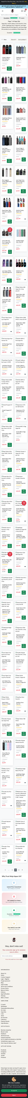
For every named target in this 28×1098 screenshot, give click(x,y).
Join (25, 956)
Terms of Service (16, 959)
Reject (14, 1095)
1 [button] (5, 870)
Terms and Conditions (7, 986)
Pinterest (3, 1057)
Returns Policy (5, 990)
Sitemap (3, 995)
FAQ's (2, 975)
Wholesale (4, 1006)
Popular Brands (5, 1021)
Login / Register (5, 979)
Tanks (2, 1015)
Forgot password (5, 981)
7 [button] (15, 870)
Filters (5, 39)
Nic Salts (3, 1010)
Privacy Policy (8, 959)
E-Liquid (3, 1004)
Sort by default (21, 39)
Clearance (3, 1019)
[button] (2, 11)
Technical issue (5, 1035)
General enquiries (5, 1037)
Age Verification (5, 994)
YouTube (3, 1053)
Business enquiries (6, 1030)
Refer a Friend (4, 997)
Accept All (14, 1090)
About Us (3, 973)
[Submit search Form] (26, 14)
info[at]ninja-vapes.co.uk (7, 1041)
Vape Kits (3, 1012)
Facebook (3, 1050)
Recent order (4, 1032)
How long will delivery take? (8, 1043)
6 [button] (12, 870)
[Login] (22, 11)
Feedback (3, 1033)
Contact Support (5, 977)
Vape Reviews (4, 1023)
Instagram (3, 1051)
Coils (2, 1014)
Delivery (3, 992)
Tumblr (3, 1055)
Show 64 (13, 39)
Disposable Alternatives (7, 1008)
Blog (2, 982)
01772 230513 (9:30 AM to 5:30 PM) (11, 1039)
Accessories (4, 1017)
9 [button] (22, 870)
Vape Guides (4, 984)
